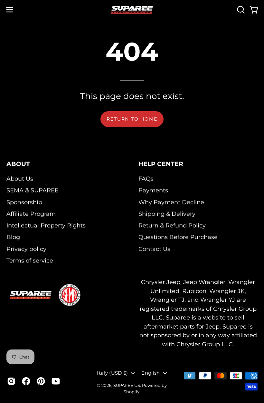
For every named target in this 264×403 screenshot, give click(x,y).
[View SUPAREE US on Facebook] (26, 381)
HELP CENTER (160, 164)
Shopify (131, 392)
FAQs (146, 178)
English (150, 373)
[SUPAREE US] (132, 10)
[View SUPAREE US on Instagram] (11, 381)
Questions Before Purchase (178, 237)
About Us (19, 178)
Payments (153, 190)
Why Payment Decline (171, 202)
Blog (13, 237)
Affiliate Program (31, 213)
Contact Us (154, 248)
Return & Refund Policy (172, 225)
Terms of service (29, 260)
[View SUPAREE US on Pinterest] (41, 381)
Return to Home (132, 119)
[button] (240, 9)
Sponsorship (24, 202)
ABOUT (18, 164)
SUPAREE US (126, 385)
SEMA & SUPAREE (32, 190)
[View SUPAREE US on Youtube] (56, 381)
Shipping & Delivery (166, 213)
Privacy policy (26, 248)
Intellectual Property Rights (46, 225)
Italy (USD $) (112, 373)
